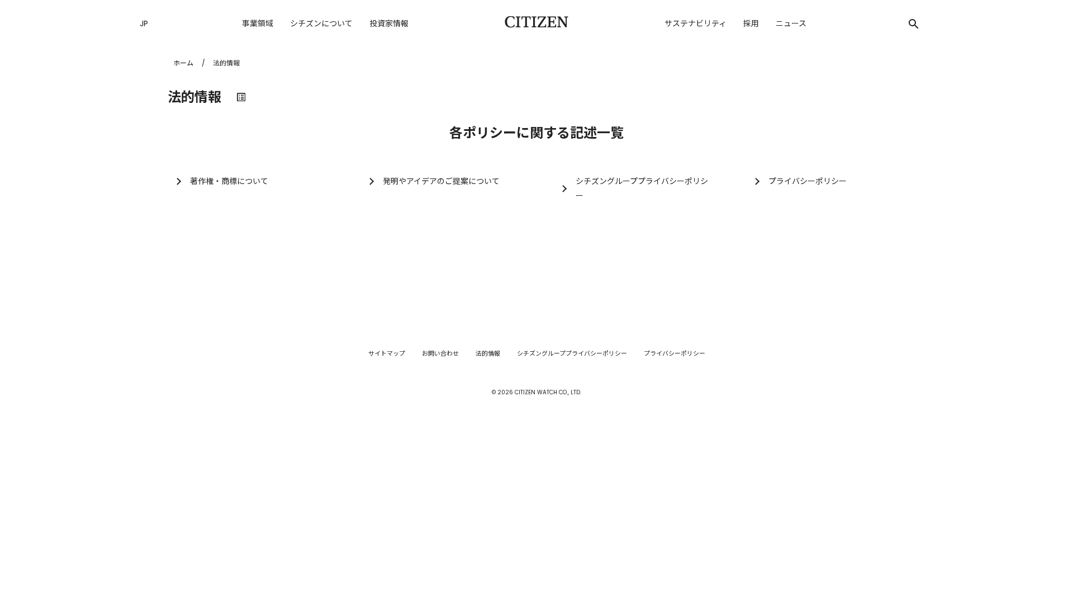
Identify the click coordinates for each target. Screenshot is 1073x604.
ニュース (791, 23)
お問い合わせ (440, 353)
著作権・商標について (229, 181)
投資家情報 (389, 23)
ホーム (183, 63)
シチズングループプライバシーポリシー (642, 188)
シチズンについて (321, 23)
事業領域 (257, 23)
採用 (751, 23)
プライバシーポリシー (807, 181)
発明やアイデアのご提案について (441, 181)
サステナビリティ (695, 23)
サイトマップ (386, 353)
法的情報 (488, 353)
